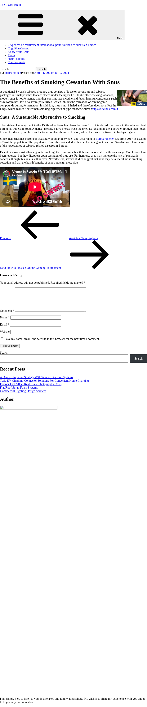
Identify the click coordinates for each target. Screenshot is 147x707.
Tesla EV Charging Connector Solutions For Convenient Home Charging (44, 380)
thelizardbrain (13, 72)
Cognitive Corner (18, 48)
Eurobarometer (105, 138)
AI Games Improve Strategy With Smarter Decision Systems (36, 377)
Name (5, 317)
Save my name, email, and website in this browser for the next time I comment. (52, 339)
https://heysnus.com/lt (105, 108)
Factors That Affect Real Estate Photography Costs (30, 384)
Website (5, 331)
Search (4, 352)
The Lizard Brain (10, 4)
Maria (11, 55)
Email (4, 324)
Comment (7, 310)
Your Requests (16, 62)
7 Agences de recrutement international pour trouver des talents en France (52, 45)
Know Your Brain (18, 51)
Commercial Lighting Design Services (23, 391)
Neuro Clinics (16, 58)
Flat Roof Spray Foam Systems (19, 387)
